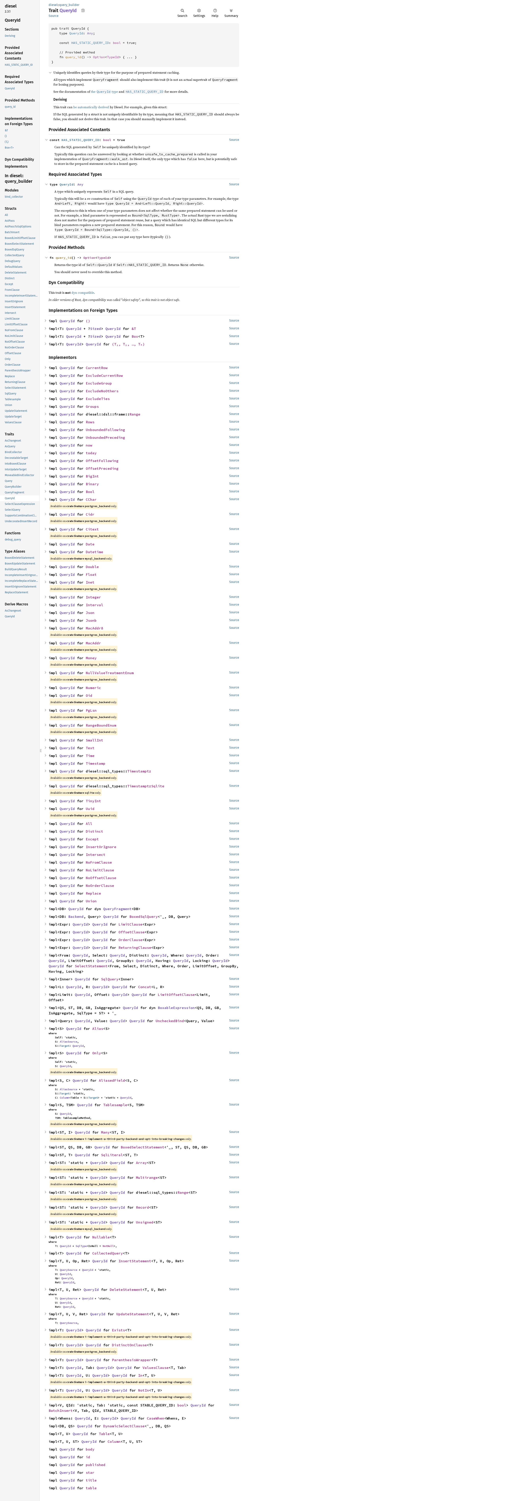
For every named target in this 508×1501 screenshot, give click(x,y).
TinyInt (93, 801)
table (91, 1488)
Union (91, 901)
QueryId (76, 33)
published (95, 1464)
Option (99, 57)
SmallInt (94, 740)
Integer (93, 597)
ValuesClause (155, 1367)
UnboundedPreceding (105, 437)
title (91, 1480)
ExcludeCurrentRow (104, 375)
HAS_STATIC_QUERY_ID (90, 43)
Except (92, 839)
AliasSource (68, 1041)
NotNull (108, 1246)
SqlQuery (109, 979)
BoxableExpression (176, 1007)
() (88, 321)
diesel (53, 5)
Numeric (93, 687)
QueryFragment (117, 909)
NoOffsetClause (101, 878)
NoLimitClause (100, 870)
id (88, 1457)
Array (141, 1162)
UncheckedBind (170, 1021)
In (140, 1375)
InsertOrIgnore (101, 847)
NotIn (143, 1390)
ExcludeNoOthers (102, 391)
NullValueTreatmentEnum (110, 673)
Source (54, 16)
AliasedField (112, 1080)
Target (64, 1046)
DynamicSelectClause (124, 1426)
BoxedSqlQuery (143, 916)
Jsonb (91, 620)
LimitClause (130, 924)
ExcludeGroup (99, 383)
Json (90, 612)
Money (91, 658)
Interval (94, 605)
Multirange (147, 1177)
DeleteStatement (126, 1289)
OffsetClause (131, 932)
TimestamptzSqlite (145, 786)
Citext (92, 529)
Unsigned (144, 1222)
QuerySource (68, 1270)
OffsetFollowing (102, 460)
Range (134, 414)
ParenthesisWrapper (131, 1360)
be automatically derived (91, 107)
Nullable (101, 1237)
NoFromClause (99, 862)
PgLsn (91, 710)
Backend (76, 916)
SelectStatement (91, 966)
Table (104, 1433)
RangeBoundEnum (101, 725)
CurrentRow (97, 367)
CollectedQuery (107, 1253)
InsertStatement (134, 1261)
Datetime (94, 552)
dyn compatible (82, 292)
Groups (92, 406)
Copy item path (83, 10)
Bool (90, 491)
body (90, 1449)
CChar (91, 499)
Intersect (95, 854)
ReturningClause (134, 947)
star (90, 1472)
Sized (95, 328)
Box (135, 336)
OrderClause (130, 940)
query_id (73, 57)
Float (91, 574)
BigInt (92, 476)
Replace (93, 893)
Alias (97, 1028)
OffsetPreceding (102, 468)
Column (64, 1097)
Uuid (90, 808)
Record (142, 1207)
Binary (92, 484)
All (89, 823)
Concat (144, 987)
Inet (90, 582)
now (89, 445)
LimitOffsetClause (176, 994)
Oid (89, 695)
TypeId (113, 57)
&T (134, 328)
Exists (118, 1330)
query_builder (69, 5)
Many (105, 1132)
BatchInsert (61, 1410)
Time (90, 755)
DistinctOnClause (129, 1345)
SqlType (81, 1246)
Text (90, 748)
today (91, 453)
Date (90, 544)
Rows (90, 422)
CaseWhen (155, 1418)
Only (96, 1053)
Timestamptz (139, 771)
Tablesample (115, 1105)
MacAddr (93, 643)
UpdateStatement (132, 1314)
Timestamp (95, 763)
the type (104, 91)
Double (92, 566)
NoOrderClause (100, 885)
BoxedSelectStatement (142, 1147)
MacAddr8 (94, 628)
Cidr (90, 514)
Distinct (94, 831)
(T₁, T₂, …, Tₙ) (128, 344)
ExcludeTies (98, 398)
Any (90, 33)
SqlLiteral (112, 1155)
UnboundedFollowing (105, 429)
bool (117, 43)
